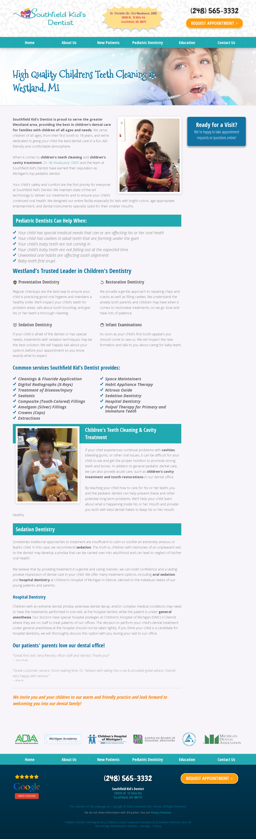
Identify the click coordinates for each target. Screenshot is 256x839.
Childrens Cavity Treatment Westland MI (131, 822)
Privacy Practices (161, 812)
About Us (69, 42)
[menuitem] (29, 42)
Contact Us (226, 42)
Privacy (157, 826)
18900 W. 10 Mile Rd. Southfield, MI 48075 (128, 795)
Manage (145, 826)
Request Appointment (215, 23)
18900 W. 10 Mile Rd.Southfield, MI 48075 (133, 19)
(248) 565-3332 (214, 11)
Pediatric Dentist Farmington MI (84, 822)
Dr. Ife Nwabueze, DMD (61, 162)
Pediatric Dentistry (147, 42)
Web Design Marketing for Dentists (116, 826)
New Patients (108, 42)
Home (29, 42)
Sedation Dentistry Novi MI (174, 822)
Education (187, 42)
